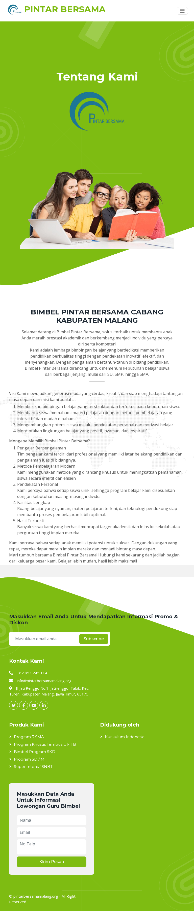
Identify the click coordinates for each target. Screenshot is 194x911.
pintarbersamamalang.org (35, 896)
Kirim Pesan (51, 861)
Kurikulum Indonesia (124, 736)
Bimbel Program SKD (34, 751)
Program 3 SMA (29, 736)
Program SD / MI (30, 759)
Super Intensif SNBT (33, 766)
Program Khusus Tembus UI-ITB (45, 744)
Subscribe (94, 638)
